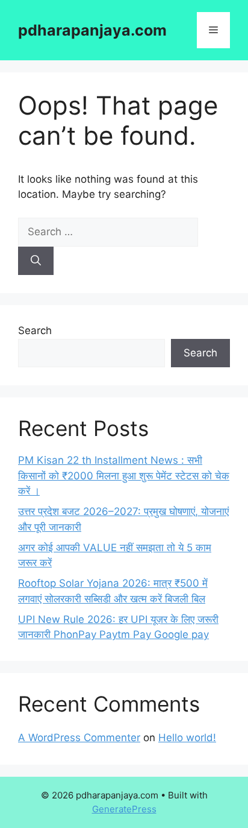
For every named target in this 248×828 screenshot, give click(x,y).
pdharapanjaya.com (92, 30)
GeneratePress (124, 809)
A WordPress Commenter (79, 738)
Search (35, 330)
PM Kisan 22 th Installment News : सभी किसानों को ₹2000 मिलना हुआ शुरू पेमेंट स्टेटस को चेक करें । (123, 475)
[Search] (36, 261)
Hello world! (187, 738)
